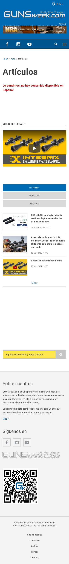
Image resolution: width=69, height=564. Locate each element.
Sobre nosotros (34, 535)
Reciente (41, 187)
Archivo (34, 203)
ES (58, 4)
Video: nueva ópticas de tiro (46, 260)
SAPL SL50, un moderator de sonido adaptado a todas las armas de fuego (46, 218)
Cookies (35, 558)
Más (33, 282)
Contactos (35, 540)
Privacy (34, 552)
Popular (34, 195)
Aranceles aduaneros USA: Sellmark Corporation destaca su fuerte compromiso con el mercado (48, 242)
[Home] (34, 13)
